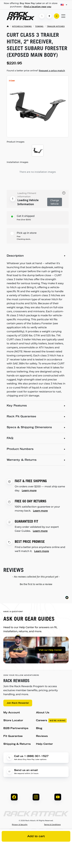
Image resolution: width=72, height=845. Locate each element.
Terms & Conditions (52, 825)
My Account (11, 713)
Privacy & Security (19, 825)
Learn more (29, 490)
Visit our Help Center (50, 650)
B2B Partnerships (15, 728)
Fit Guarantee (13, 736)
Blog (39, 728)
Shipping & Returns (17, 744)
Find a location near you (37, 6)
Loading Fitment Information (26, 195)
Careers (50, 720)
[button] (36, 584)
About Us (42, 713)
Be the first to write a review (36, 584)
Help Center (44, 744)
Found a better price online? (36, 70)
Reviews (42, 736)
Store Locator (13, 720)
